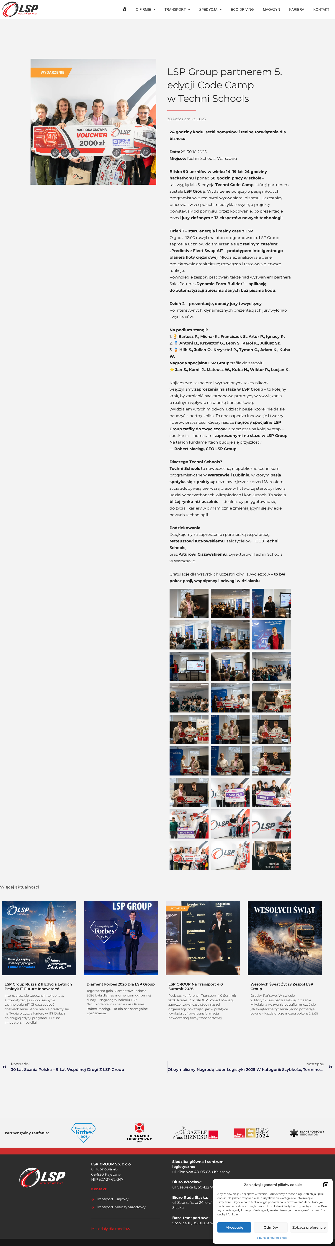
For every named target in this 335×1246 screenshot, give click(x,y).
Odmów (271, 1227)
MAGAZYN (271, 9)
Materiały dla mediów (110, 1229)
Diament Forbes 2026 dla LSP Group (121, 984)
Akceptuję (234, 1227)
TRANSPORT (175, 9)
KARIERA (296, 9)
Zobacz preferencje (309, 1227)
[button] (326, 1185)
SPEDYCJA (208, 9)
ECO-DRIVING (242, 9)
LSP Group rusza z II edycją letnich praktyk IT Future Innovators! (38, 986)
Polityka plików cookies (271, 1237)
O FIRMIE (143, 9)
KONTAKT (321, 9)
